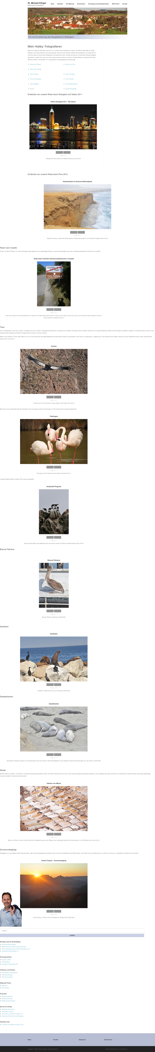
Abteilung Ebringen (7, 998)
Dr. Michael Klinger (37, 2)
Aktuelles (60, 4)
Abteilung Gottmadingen (9, 1001)
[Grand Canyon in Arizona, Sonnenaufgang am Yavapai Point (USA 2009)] (54, 885)
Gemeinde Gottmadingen (9, 944)
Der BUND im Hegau (8, 1011)
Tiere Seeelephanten (71, 84)
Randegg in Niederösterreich (10, 964)
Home (52, 4)
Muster (32, 89)
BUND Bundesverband (8, 1009)
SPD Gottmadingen (7, 975)
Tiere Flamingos (70, 74)
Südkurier (4, 985)
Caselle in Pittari (6, 960)
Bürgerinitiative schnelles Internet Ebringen (14, 946)
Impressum (82, 1039)
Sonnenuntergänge (70, 89)
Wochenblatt (5, 988)
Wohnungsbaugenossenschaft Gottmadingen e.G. (16, 949)
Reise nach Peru (70, 64)
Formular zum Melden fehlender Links (12, 1024)
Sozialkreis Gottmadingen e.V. (10, 951)
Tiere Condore (34, 74)
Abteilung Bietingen (7, 996)
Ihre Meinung (70, 4)
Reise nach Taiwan (35, 64)
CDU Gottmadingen (7, 977)
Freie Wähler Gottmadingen (10, 972)
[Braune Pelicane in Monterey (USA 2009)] (54, 585)
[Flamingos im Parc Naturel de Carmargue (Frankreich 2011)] (54, 441)
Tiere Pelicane (69, 79)
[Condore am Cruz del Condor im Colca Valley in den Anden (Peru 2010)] (54, 371)
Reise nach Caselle (35, 69)
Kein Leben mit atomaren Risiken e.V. (12, 1014)
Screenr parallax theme (111, 1049)
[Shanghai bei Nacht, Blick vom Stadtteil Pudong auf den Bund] (63, 126)
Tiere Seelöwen (34, 84)
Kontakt (124, 4)
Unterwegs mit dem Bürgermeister (98, 4)
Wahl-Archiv (115, 4)
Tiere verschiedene (35, 79)
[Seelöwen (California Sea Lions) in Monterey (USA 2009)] (54, 659)
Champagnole (6, 962)
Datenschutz (108, 1039)
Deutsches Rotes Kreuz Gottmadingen (13, 1016)
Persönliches (81, 4)
